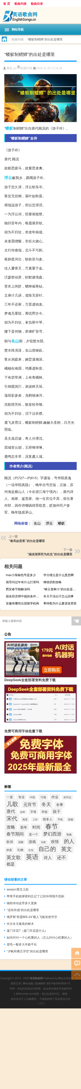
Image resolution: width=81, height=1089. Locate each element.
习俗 (43, 797)
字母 (33, 811)
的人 (69, 840)
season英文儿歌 (18, 889)
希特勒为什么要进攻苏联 (60, 603)
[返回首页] (76, 952)
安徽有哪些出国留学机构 (22, 603)
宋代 (11, 818)
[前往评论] (76, 963)
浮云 (8, 177)
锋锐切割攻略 (52, 582)
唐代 (10, 811)
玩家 (43, 842)
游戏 (32, 841)
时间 (36, 827)
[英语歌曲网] (40, 15)
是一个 (33, 834)
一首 (9, 796)
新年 (23, 827)
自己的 (47, 848)
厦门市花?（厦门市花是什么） (27, 930)
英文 (66, 848)
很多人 (47, 819)
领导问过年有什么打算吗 (22, 582)
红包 (31, 850)
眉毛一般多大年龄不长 (22, 944)
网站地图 (28, 983)
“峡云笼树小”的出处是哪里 (61, 589)
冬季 (59, 804)
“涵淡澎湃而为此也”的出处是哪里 (49, 554)
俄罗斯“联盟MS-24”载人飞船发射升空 (32, 917)
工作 (35, 819)
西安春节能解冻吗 (18, 589)
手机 (60, 819)
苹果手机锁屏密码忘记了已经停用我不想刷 (35, 896)
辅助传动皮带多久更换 (22, 903)
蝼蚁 (9, 128)
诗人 (48, 857)
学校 (44, 811)
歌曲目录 (37, 3)
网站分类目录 (66, 978)
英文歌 (13, 857)
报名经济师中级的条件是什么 (24, 596)
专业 (21, 797)
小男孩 (40, 1003)
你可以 (67, 797)
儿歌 (12, 803)
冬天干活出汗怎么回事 (58, 596)
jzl (14, 68)
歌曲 (69, 834)
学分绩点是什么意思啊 (58, 575)
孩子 (56, 811)
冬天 (46, 803)
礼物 (20, 849)
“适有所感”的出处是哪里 (23, 910)
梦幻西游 (52, 833)
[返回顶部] (76, 974)
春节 (51, 825)
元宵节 (29, 804)
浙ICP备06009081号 (58, 983)
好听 (22, 812)
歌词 (9, 841)
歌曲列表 (20, 3)
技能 (70, 819)
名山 (15, 341)
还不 (61, 857)
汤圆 (20, 842)
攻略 (10, 827)
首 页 (6, 3)
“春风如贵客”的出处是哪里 (27, 540)
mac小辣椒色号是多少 (21, 575)
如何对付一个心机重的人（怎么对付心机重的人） (40, 937)
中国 (32, 797)
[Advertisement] (40, 1048)
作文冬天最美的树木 (20, 923)
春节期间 (15, 834)
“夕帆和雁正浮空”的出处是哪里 (27, 951)
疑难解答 (40, 983)
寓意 (25, 819)
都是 (10, 864)
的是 (9, 850)
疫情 (55, 841)
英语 (32, 856)
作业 (54, 796)
